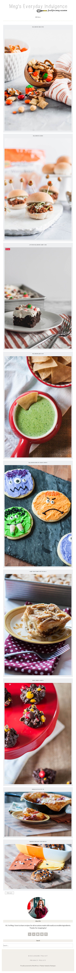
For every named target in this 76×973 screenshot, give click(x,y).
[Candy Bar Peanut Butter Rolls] (38, 675)
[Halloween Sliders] (38, 239)
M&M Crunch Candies (38, 680)
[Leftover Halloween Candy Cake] (38, 348)
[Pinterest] (42, 934)
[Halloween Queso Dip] (38, 457)
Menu (39, 17)
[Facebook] (37, 934)
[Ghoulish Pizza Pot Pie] (38, 836)
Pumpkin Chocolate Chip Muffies (38, 841)
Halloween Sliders (38, 135)
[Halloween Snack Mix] (38, 130)
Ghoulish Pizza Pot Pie (38, 789)
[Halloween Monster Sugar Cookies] (38, 566)
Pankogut (53, 965)
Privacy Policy (38, 960)
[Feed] (29, 934)
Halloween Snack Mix (38, 26)
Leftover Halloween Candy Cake (38, 244)
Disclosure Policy (38, 956)
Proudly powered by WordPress (29, 965)
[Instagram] (46, 934)
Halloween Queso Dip (38, 353)
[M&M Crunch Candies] (38, 783)
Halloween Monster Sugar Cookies (38, 462)
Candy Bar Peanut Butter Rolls (38, 571)
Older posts (9, 893)
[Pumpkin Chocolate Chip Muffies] (38, 888)
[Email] (33, 934)
